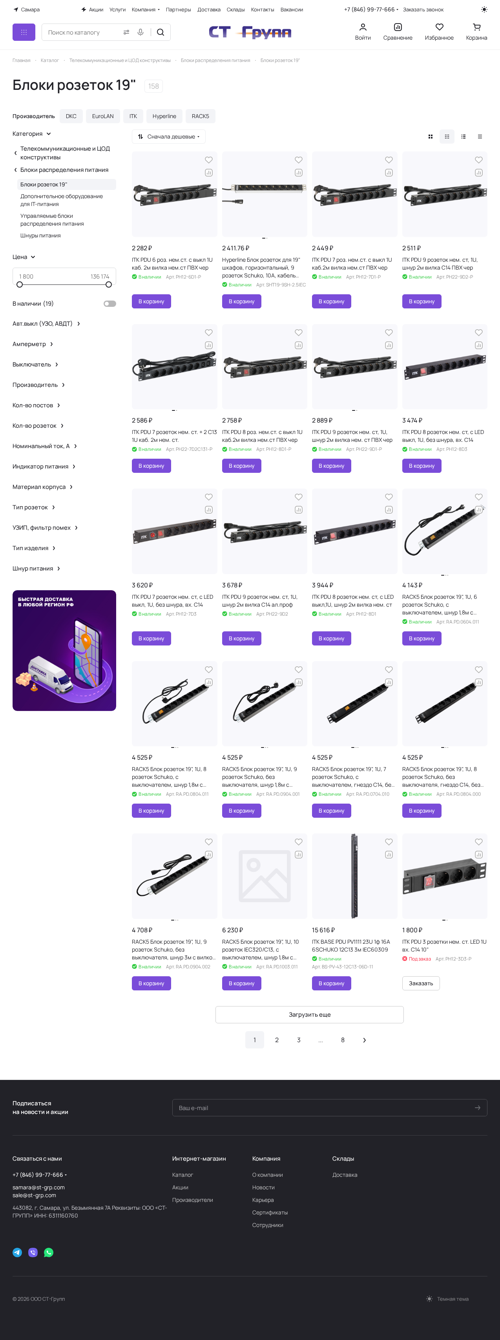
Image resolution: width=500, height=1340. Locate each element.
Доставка (345, 1174)
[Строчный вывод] (463, 136)
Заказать (421, 983)
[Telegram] (17, 1252)
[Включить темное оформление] (484, 9)
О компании (267, 1174)
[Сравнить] (209, 173)
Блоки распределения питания (64, 170)
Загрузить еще (310, 1014)
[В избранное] (209, 160)
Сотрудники (267, 1225)
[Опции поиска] (124, 32)
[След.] (364, 1039)
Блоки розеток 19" (44, 184)
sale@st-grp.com (34, 1195)
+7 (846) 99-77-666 (369, 9)
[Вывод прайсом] (480, 136)
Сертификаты (270, 1212)
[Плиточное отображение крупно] (430, 136)
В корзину (151, 301)
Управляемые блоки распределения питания (52, 219)
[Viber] (33, 1252)
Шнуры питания (40, 235)
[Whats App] (48, 1252)
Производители (192, 1199)
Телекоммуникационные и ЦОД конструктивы (65, 152)
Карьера (263, 1199)
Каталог (182, 1174)
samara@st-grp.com (39, 1187)
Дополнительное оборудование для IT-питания (61, 200)
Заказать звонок (423, 9)
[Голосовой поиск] (142, 32)
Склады (343, 1158)
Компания (266, 1158)
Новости (263, 1187)
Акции (180, 1187)
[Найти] (160, 32)
